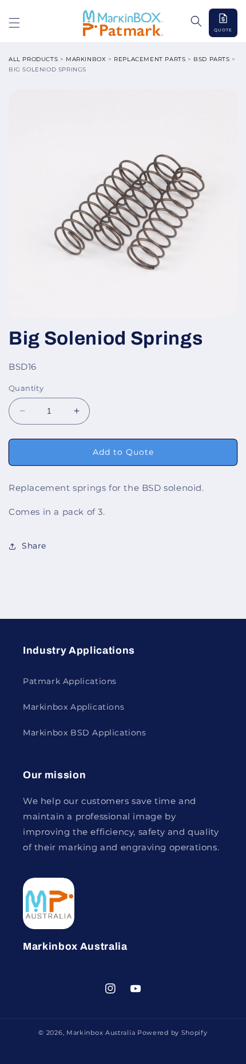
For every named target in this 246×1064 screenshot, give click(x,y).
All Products (33, 59)
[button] (14, 22)
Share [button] (34, 546)
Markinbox (86, 59)
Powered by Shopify (172, 1033)
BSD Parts (211, 59)
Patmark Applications (70, 681)
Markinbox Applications (73, 707)
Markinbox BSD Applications (84, 732)
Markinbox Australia (100, 1033)
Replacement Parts (149, 59)
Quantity (26, 388)
